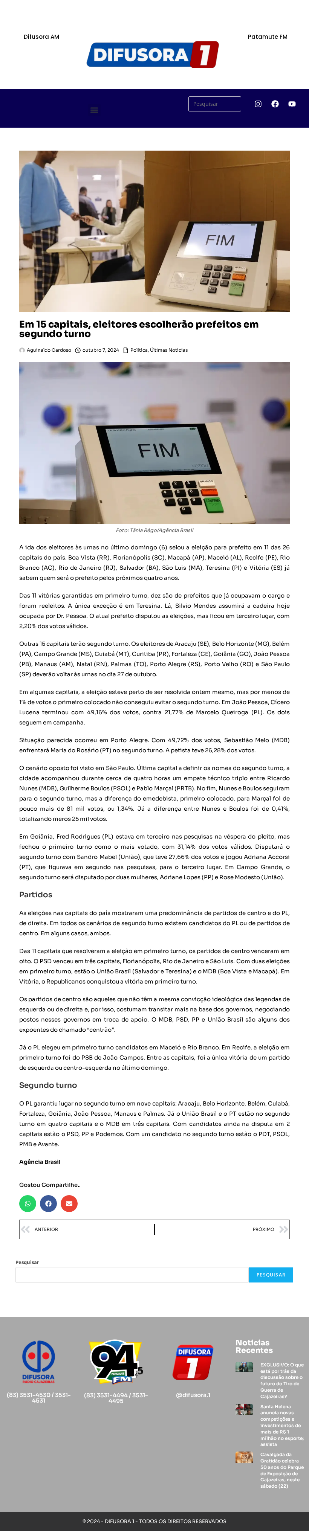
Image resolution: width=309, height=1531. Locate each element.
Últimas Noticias (169, 350)
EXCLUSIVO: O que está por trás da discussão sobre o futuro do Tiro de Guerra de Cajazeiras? (282, 1380)
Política (139, 350)
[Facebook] (275, 103)
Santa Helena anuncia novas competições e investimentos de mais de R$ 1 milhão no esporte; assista (282, 1425)
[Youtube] (292, 103)
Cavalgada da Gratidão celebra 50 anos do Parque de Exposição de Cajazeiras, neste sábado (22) (282, 1470)
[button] (94, 110)
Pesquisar (27, 1262)
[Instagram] (258, 103)
